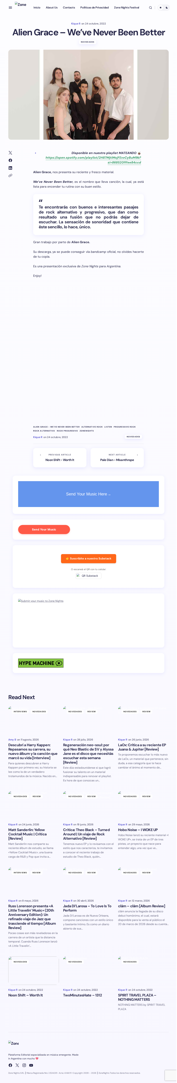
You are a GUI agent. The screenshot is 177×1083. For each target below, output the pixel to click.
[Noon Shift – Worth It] (33, 970)
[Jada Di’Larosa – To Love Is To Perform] (88, 881)
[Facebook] (10, 1065)
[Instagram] (24, 1065)
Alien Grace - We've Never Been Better (56, 427)
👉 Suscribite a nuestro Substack (88, 558)
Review (91, 711)
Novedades (87, 42)
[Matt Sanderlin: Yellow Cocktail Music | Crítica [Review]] (33, 805)
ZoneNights (87, 431)
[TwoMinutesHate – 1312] (88, 970)
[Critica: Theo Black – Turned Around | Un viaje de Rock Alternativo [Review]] (88, 805)
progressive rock (125, 427)
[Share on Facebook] (10, 160)
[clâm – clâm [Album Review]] (143, 881)
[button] (10, 8)
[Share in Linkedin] (10, 168)
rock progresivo (67, 431)
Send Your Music (44, 529)
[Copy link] (10, 175)
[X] (17, 1065)
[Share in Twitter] (10, 153)
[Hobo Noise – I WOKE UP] (143, 805)
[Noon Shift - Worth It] (59, 457)
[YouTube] (31, 1065)
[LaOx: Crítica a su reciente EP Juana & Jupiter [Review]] (143, 720)
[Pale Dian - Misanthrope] (117, 457)
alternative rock (92, 427)
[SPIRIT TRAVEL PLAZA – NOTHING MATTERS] (143, 970)
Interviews (20, 711)
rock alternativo (44, 431)
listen (108, 427)
